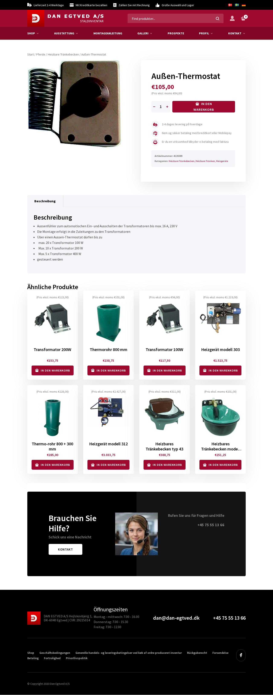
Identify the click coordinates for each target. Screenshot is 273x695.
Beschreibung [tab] (45, 201)
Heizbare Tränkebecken (63, 54)
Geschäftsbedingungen (54, 653)
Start (30, 54)
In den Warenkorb (203, 107)
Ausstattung (64, 33)
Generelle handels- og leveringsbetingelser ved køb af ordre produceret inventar (129, 653)
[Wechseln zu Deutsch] (243, 5)
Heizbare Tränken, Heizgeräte (212, 161)
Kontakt (234, 33)
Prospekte (176, 33)
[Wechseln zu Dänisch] (230, 5)
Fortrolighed (52, 658)
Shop (31, 33)
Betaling (33, 658)
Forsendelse (220, 653)
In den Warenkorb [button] (55, 370)
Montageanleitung (107, 33)
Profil (204, 33)
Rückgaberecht (197, 653)
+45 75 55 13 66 (210, 524)
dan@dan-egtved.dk (176, 618)
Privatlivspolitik (76, 658)
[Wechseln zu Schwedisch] (237, 5)
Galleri (142, 33)
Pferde (40, 54)
